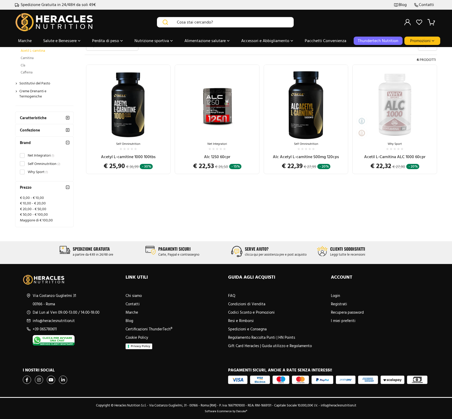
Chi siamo (134, 295)
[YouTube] (51, 380)
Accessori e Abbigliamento (265, 40)
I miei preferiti (343, 320)
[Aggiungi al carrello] (161, 119)
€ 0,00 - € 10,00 (32, 198)
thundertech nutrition (378, 40)
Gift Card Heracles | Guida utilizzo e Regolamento (270, 345)
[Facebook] (27, 380)
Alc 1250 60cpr (217, 156)
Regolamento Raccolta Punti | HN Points (261, 337)
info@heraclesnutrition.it (54, 320)
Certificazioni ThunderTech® (149, 329)
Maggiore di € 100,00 (36, 220)
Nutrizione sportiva (152, 40)
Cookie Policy (137, 337)
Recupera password (347, 312)
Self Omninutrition (44, 164)
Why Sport (38, 172)
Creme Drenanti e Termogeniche (32, 94)
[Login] (407, 22)
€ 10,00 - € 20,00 (33, 203)
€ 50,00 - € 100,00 (34, 214)
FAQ (231, 295)
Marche (25, 40)
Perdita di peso (106, 40)
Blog (403, 5)
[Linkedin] (63, 380)
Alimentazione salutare (205, 40)
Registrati (339, 304)
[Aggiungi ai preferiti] (161, 132)
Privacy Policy (140, 346)
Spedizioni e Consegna (247, 329)
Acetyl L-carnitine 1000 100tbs (128, 156)
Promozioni (421, 40)
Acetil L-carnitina (33, 51)
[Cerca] (165, 22)
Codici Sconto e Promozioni (251, 312)
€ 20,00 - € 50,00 (33, 209)
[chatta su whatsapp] (77, 340)
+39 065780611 (45, 329)
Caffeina (26, 72)
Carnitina (27, 58)
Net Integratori (41, 155)
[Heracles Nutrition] (72, 279)
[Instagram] (39, 380)
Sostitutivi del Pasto (34, 83)
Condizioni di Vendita (246, 304)
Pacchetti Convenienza (325, 40)
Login (335, 295)
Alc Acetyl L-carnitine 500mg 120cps (306, 156)
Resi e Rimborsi (241, 320)
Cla (23, 65)
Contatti (426, 5)
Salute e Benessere (60, 40)
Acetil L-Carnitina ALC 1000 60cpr (394, 156)
